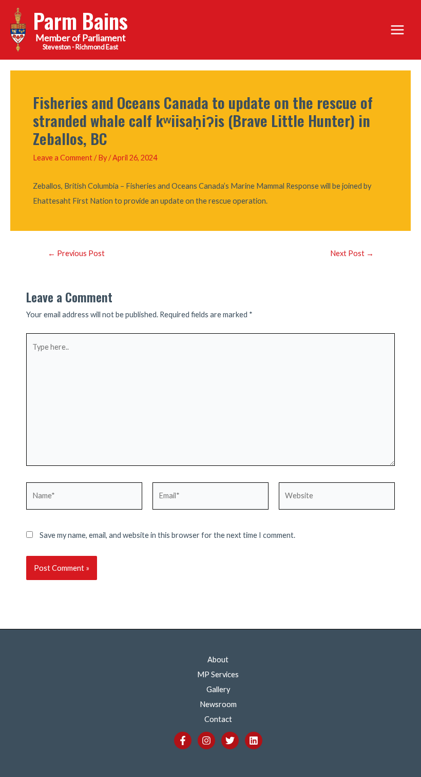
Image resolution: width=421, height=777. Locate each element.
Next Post (352, 254)
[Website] (337, 497)
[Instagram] (206, 740)
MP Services (218, 674)
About (217, 659)
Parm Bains (80, 20)
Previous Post (76, 254)
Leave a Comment (62, 157)
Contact (218, 719)
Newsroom (218, 704)
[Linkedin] (253, 740)
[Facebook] (183, 740)
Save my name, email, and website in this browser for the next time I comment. (167, 535)
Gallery (218, 689)
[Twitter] (230, 740)
